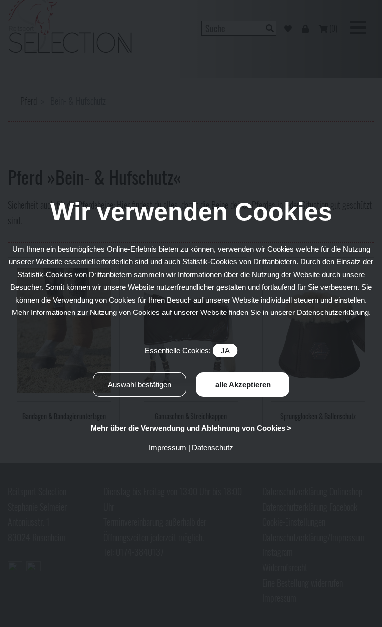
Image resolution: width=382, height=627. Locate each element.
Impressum (167, 447)
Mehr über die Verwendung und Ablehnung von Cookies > (191, 428)
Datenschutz (212, 447)
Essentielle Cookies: (187, 350)
